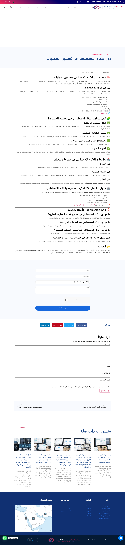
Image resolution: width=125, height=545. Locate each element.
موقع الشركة (104, 113)
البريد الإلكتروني (105, 373)
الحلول (61, 7)
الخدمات (53, 7)
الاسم (108, 366)
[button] (10, 7)
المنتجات (21, 7)
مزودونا (45, 7)
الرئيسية (74, 7)
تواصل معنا (7, 2)
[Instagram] (32, 540)
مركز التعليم (35, 7)
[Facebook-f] (36, 540)
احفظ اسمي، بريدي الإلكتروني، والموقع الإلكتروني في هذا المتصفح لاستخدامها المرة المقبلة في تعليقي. (79, 386)
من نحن (67, 7)
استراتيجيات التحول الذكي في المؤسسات (82, 205)
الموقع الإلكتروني (105, 380)
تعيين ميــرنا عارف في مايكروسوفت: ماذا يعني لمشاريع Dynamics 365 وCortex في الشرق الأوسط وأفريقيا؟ (63, 460)
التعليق (107, 344)
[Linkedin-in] (28, 540)
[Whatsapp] (4, 538)
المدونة (28, 7)
